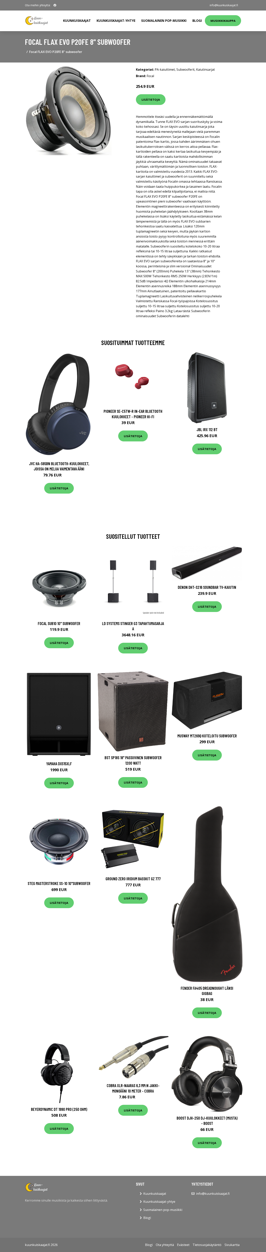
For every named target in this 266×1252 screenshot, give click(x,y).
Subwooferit (185, 69)
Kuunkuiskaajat (77, 20)
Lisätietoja (151, 99)
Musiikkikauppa (223, 21)
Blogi (197, 20)
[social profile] (55, 5)
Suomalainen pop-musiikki (164, 20)
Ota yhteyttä (165, 1245)
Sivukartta (232, 1245)
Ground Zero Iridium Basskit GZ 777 (133, 878)
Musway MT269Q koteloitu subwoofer (207, 735)
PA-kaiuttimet (165, 69)
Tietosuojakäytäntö (207, 1245)
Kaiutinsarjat (205, 69)
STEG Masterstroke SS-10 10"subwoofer (59, 883)
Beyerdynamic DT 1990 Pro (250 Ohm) (59, 1109)
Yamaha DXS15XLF (59, 763)
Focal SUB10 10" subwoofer (59, 623)
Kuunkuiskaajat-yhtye (116, 20)
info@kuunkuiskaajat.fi (224, 5)
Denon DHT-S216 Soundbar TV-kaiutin (207, 587)
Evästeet (183, 1245)
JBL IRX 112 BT (207, 429)
